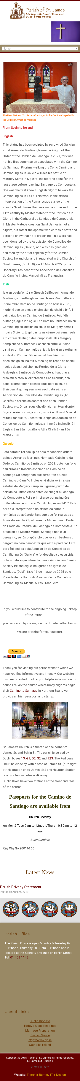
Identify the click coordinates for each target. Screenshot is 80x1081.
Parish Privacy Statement (20, 887)
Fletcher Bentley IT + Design (46, 1075)
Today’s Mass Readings (40, 1026)
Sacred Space (40, 1035)
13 (23, 758)
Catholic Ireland (40, 1045)
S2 (39, 758)
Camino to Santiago (24, 690)
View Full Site (40, 1067)
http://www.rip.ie (40, 1040)
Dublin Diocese (40, 1021)
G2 (34, 758)
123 (50, 758)
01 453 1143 (19, 957)
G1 (28, 758)
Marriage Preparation (40, 1030)
